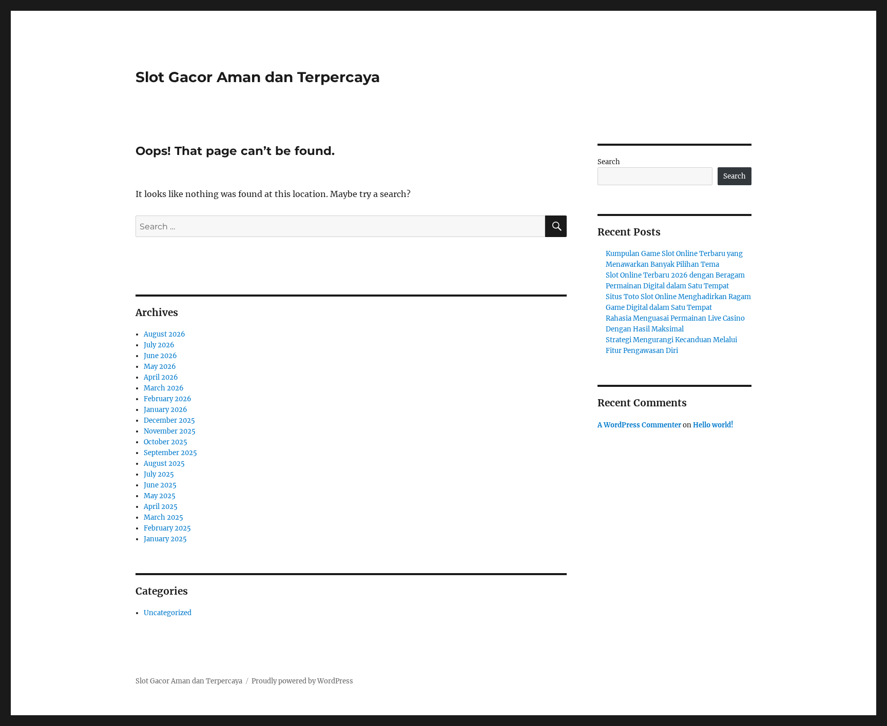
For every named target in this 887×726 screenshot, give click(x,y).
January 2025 (165, 539)
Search (608, 162)
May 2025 (160, 496)
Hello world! (713, 425)
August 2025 (164, 463)
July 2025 (159, 474)
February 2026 (167, 399)
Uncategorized (167, 613)
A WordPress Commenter (639, 425)
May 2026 (160, 366)
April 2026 (161, 377)
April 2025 (161, 506)
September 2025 (170, 452)
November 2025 (170, 431)
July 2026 (159, 345)
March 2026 (164, 388)
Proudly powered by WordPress (302, 681)
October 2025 (165, 442)
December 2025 (169, 420)
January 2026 (165, 409)
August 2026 (164, 334)
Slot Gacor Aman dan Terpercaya (258, 77)
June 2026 (160, 355)
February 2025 (167, 528)
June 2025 (160, 485)
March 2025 (163, 517)
